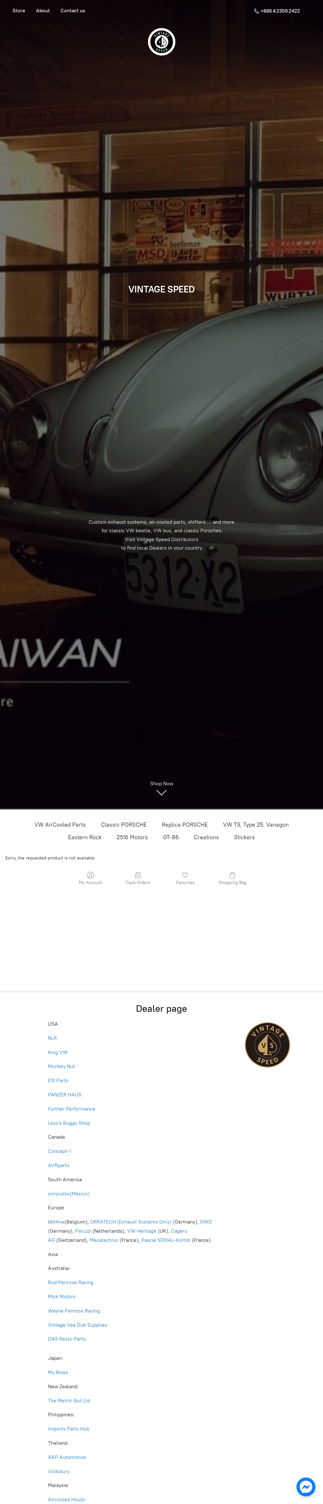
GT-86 (171, 837)
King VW (58, 1052)
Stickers (244, 837)
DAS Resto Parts (67, 1339)
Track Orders (137, 882)
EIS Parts (58, 1080)
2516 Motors (132, 837)
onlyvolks (59, 1194)
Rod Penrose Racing (70, 1282)
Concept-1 (59, 1151)
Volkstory (59, 1471)
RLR (52, 1038)
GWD (206, 1222)
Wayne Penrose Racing (74, 1311)
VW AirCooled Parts (60, 824)
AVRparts (58, 1165)
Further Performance (71, 1109)
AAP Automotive (67, 1457)
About (43, 11)
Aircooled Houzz (66, 1499)
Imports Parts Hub (69, 1429)
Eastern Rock (85, 837)
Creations (206, 837)
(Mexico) (80, 1194)
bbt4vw (56, 1222)
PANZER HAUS (64, 1095)
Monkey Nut (62, 1066)
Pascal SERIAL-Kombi (166, 1240)
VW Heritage (141, 1231)
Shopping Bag (233, 882)
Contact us (73, 11)
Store (19, 11)
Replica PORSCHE (185, 824)
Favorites (185, 882)
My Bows (58, 1372)
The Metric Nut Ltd (69, 1401)
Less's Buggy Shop (69, 1123)
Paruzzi (83, 1231)
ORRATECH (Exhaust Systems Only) (131, 1222)
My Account (90, 882)
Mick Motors (62, 1297)
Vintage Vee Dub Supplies (77, 1325)
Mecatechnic (104, 1240)
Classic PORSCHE (124, 824)
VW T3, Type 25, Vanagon (256, 824)
